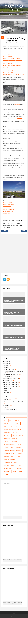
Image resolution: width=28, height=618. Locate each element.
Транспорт (7, 222)
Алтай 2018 (7, 363)
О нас (5, 390)
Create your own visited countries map (10, 516)
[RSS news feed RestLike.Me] (8, 280)
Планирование (8, 462)
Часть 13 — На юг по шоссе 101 (9, 204)
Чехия (21, 471)
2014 (11, 420)
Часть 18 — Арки (6, 213)
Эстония (6, 474)
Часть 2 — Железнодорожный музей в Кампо (12, 58)
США (4, 227)
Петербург (7, 392)
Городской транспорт (9, 444)
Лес (14, 453)
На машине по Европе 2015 (11, 384)
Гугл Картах (19, 118)
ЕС (12, 447)
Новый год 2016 (8, 388)
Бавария (6, 367)
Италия (19, 450)
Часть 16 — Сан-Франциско (8, 209)
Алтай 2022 (7, 365)
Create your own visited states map (8, 559)
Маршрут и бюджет (7, 54)
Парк (12, 459)
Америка (5, 225)
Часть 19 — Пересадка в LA (8, 215)
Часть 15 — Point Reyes (7, 207)
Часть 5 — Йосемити (7, 63)
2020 (12, 426)
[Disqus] (14, 253)
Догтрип (6, 447)
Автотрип (21, 223)
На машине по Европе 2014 (11, 382)
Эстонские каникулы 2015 (10, 409)
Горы (19, 444)
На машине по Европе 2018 (11, 386)
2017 (12, 423)
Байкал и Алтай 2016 (9, 369)
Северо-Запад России (9, 398)
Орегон (6, 459)
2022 (17, 426)
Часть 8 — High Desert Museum (9, 70)
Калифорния (8, 453)
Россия (6, 465)
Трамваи (19, 468)
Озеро (12, 456)
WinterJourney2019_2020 (10, 432)
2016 (6, 423)
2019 (9, 223)
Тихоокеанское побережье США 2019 (13, 402)
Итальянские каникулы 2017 (11, 378)
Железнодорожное (9, 450)
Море (20, 453)
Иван (8, 42)
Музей (17, 225)
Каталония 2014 (8, 380)
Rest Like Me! (14, 8)
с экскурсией (17, 104)
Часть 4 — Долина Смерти (8, 61)
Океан (19, 456)
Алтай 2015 (7, 361)
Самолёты (21, 225)
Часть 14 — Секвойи (7, 206)
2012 (5, 420)
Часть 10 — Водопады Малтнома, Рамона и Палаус (13, 74)
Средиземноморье (9, 468)
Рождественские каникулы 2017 (12, 396)
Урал (5, 407)
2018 (18, 423)
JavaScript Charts (12, 518)
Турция (15, 471)
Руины (13, 465)
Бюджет (14, 438)
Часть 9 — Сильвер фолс (8, 72)
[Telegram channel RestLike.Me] (4, 280)
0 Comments (19, 42)
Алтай (20, 435)
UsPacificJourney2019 (14, 223)
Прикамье (6, 394)
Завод (14, 225)
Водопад (7, 441)
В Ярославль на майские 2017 (11, 374)
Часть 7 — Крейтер (7, 69)
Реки (16, 462)
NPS (6, 429)
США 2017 (6, 400)
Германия (15, 441)
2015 (17, 420)
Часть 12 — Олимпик (7, 202)
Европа (18, 447)
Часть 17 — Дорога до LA (8, 211)
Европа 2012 (7, 376)
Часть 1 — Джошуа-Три (8, 56)
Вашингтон (9, 225)
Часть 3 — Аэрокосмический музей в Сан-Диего (12, 60)
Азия (15, 435)
